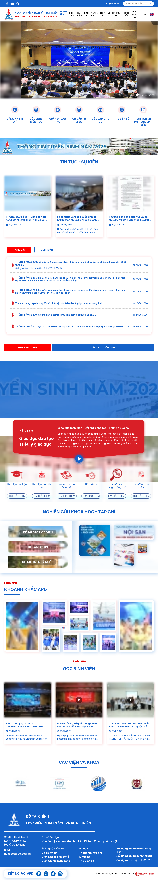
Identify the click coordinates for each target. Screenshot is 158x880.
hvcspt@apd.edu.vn (17, 853)
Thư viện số (86, 860)
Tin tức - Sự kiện (79, 162)
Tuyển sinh (94, 14)
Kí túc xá (84, 856)
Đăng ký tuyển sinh (103, 347)
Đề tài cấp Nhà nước (38, 562)
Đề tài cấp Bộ (38, 547)
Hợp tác (103, 14)
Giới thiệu (71, 14)
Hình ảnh (10, 583)
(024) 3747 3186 (15, 841)
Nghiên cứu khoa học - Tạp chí (79, 511)
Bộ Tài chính (50, 852)
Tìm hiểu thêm (17, 496)
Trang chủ (62, 14)
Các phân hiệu (138, 14)
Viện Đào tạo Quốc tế (55, 856)
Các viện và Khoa (79, 762)
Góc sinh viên (79, 668)
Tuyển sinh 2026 (28, 347)
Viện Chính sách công (56, 860)
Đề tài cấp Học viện (38, 532)
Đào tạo (86, 14)
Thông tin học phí (90, 852)
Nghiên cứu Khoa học (115, 14)
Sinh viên (127, 14)
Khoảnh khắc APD (25, 589)
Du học (83, 848)
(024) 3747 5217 (15, 844)
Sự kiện (79, 14)
